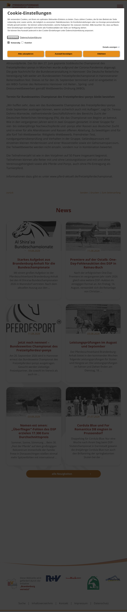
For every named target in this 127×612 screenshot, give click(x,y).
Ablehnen (101, 54)
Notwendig (15, 43)
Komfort (28, 43)
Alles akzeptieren (25, 54)
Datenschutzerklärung (31, 37)
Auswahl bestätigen (63, 54)
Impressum (12, 37)
